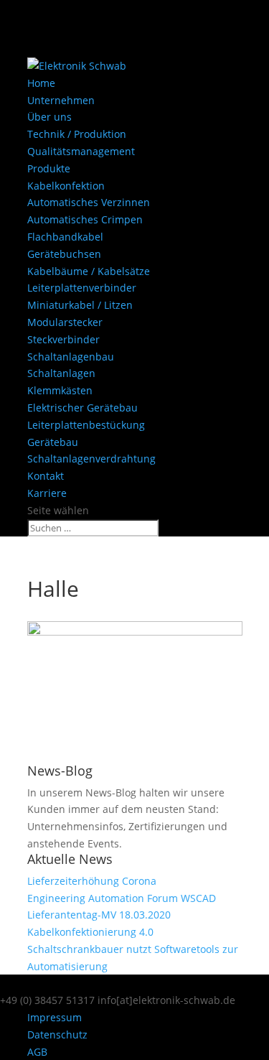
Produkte (48, 168)
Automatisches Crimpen (85, 219)
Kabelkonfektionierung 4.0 (90, 932)
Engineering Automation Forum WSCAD (121, 898)
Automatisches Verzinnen (88, 202)
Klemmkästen (60, 390)
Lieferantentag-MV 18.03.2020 (99, 914)
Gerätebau (52, 442)
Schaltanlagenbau (70, 356)
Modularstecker (65, 322)
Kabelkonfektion (66, 185)
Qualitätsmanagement (81, 151)
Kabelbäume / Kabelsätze (88, 271)
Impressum (54, 1017)
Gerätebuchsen (64, 254)
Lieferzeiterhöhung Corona (91, 881)
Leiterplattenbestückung (86, 425)
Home (41, 83)
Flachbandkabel (65, 236)
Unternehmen (61, 100)
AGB (37, 1052)
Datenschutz (57, 1034)
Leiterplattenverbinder (81, 287)
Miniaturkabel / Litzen (80, 305)
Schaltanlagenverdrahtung (91, 458)
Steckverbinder (63, 339)
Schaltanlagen (61, 373)
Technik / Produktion (76, 134)
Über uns (49, 117)
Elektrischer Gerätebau (82, 407)
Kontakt (45, 476)
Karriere (47, 493)
